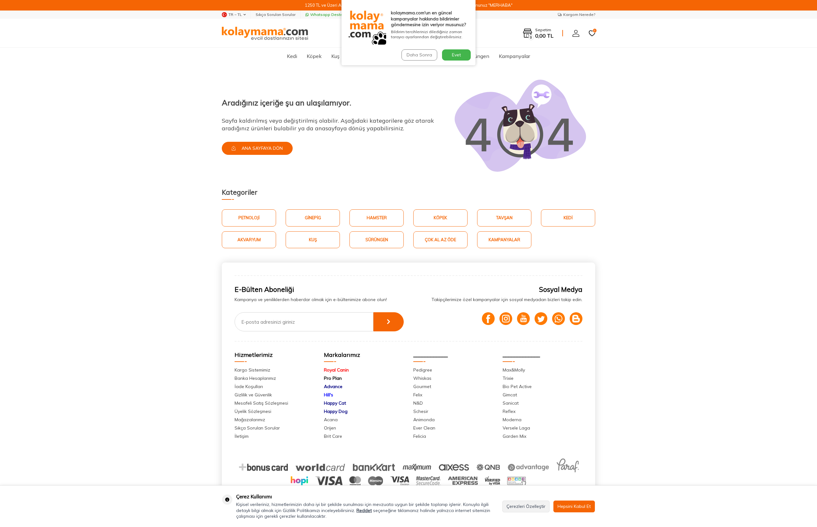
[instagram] (505, 318)
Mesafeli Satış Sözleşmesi (261, 403)
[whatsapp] (558, 318)
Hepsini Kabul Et (574, 506)
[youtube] (523, 318)
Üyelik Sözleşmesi (253, 411)
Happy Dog (336, 411)
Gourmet (422, 386)
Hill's (328, 395)
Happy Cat (335, 403)
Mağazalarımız (250, 419)
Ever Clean (424, 428)
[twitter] (541, 318)
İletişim (242, 436)
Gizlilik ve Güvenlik (253, 395)
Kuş (335, 56)
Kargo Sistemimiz (252, 370)
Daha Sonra (419, 55)
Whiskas (422, 378)
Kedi (292, 56)
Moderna (512, 419)
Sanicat (511, 403)
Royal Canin (336, 370)
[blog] (576, 318)
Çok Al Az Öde (440, 239)
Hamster (377, 217)
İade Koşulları (249, 386)
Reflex (509, 411)
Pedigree (422, 370)
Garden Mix (514, 436)
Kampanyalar (514, 56)
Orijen (330, 428)
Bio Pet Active (517, 386)
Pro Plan (333, 378)
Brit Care (333, 436)
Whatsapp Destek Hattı (332, 14)
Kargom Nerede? (579, 14)
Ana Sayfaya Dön (261, 148)
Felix (417, 395)
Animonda (424, 419)
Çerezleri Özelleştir (525, 506)
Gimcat (510, 395)
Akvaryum (249, 239)
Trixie (508, 378)
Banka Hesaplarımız (255, 378)
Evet (456, 55)
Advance (333, 386)
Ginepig (313, 217)
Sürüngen (478, 56)
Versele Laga (516, 428)
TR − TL (235, 14)
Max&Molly (514, 370)
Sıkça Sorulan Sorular (276, 14)
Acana (331, 419)
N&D (418, 403)
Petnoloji (248, 217)
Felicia (419, 436)
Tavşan (504, 217)
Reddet (364, 510)
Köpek (314, 56)
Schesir (420, 411)
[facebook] (488, 318)
